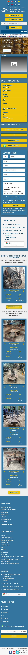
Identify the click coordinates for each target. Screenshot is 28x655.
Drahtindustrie (6, 507)
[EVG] (8, 37)
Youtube (5, 606)
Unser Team (4, 542)
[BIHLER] (26, 35)
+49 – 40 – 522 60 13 (15, 129)
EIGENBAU (14, 492)
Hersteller (4, 514)
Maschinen (4, 512)
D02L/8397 (14, 473)
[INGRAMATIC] (3, 37)
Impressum (4, 552)
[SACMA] (7, 35)
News (2, 547)
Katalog (3, 517)
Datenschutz (5, 554)
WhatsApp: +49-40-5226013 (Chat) (15, 227)
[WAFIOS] (2, 35)
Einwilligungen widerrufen (10, 563)
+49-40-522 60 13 (15, 15)
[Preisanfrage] (23, 291)
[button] (23, 31)
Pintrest (5, 618)
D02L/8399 (14, 345)
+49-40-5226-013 (15, 19)
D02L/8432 (14, 387)
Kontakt (3, 535)
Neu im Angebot (6, 519)
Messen (3, 550)
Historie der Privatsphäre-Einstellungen (10, 560)
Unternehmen (5, 545)
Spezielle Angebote (7, 524)
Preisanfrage (14, 140)
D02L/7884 (14, 291)
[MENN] (21, 35)
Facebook (5, 609)
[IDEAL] (19, 37)
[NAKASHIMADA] (26, 37)
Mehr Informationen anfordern (11, 124)
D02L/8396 (14, 430)
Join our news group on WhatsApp (14, 626)
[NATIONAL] (22, 37)
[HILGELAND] (14, 37)
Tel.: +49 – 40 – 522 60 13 (12, 224)
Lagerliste (4, 521)
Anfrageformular (6, 538)
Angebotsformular (7, 540)
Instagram (6, 621)
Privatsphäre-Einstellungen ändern (12, 557)
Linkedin (5, 612)
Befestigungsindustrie (8, 510)
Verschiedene (8, 46)
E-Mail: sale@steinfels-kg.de (13, 230)
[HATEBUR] (14, 35)
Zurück (4, 55)
